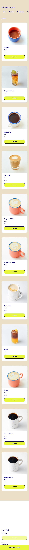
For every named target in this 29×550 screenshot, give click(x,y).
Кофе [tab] (4, 11)
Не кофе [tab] (11, 11)
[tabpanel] (14, 259)
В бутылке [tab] (20, 11)
